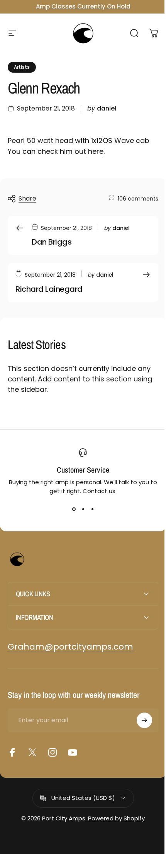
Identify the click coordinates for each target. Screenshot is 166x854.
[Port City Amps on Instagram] (52, 752)
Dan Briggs (51, 241)
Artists (22, 67)
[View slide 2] (83, 509)
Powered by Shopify (113, 818)
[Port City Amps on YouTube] (72, 752)
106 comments (138, 198)
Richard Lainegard (49, 289)
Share (27, 198)
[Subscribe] (138, 720)
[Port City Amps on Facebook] (12, 752)
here (95, 151)
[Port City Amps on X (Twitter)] (32, 752)
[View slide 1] (73, 509)
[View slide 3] (92, 509)
